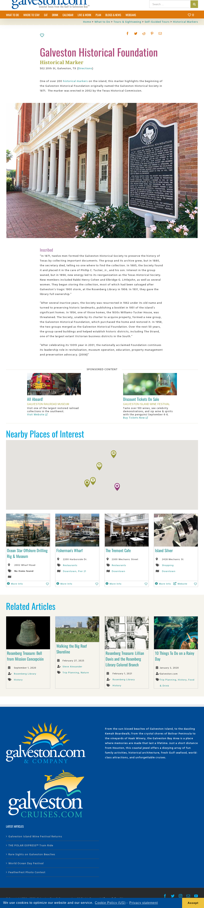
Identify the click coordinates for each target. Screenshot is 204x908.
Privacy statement (143, 902)
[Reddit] (144, 33)
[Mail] (160, 33)
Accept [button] (193, 902)
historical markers (75, 81)
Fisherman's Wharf (69, 550)
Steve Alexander (72, 666)
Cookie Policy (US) (110, 902)
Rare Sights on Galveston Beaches (31, 854)
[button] (117, 487)
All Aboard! (35, 399)
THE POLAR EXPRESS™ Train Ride (30, 845)
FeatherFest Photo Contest (26, 872)
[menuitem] (14, 15)
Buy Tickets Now (134, 418)
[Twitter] (135, 33)
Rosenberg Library (25, 673)
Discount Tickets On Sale (141, 399)
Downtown (69, 571)
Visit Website (35, 414)
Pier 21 (82, 571)
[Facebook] (127, 33)
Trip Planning (71, 672)
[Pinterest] (152, 33)
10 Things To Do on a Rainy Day (174, 656)
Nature (85, 672)
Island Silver (164, 550)
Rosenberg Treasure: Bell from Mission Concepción (25, 656)
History (18, 679)
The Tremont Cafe (118, 550)
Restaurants (70, 565)
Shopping (168, 565)
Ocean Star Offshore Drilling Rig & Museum (27, 553)
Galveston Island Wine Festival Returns (35, 836)
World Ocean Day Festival (26, 863)
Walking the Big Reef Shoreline (71, 649)
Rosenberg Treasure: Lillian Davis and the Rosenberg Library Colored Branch (125, 659)
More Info (17, 583)
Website (182, 583)
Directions (85, 68)
